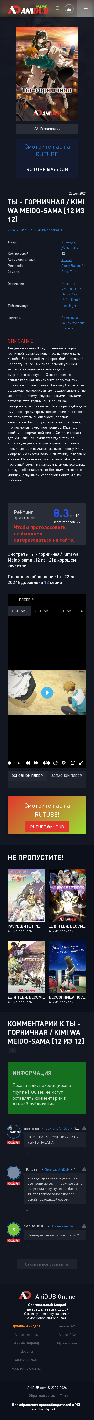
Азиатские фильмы (26, 1368)
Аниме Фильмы (26, 1360)
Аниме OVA (67, 1326)
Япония (26, 230)
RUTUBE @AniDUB (47, 169)
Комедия (68, 242)
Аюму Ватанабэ (73, 265)
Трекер (65, 1395)
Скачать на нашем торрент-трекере (73, 322)
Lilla (78, 289)
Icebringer (69, 305)
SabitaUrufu (35, 1225)
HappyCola (69, 294)
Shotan (66, 259)
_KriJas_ (32, 1169)
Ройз (65, 299)
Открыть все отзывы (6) (47, 1264)
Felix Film (68, 271)
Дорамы (26, 1351)
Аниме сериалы (50, 230)
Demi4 (75, 299)
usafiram (32, 1128)
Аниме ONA (67, 1334)
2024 (11, 230)
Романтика (69, 247)
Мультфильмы (67, 1343)
